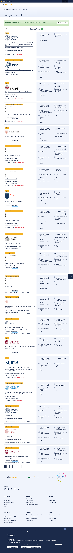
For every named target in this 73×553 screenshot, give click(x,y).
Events (5, 504)
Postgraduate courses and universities (34, 514)
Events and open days (8, 522)
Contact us (6, 508)
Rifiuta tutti (25, 547)
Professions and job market (10, 516)
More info (11, 535)
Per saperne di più (52, 540)
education (9, 9)
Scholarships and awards (31, 518)
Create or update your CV (54, 514)
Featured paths (29, 520)
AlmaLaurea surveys (53, 498)
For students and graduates (32, 504)
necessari (11, 539)
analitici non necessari (14, 542)
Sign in (66, 1)
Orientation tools (7, 518)
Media (5, 506)
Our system (6, 498)
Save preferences (13, 547)
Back (7, 29)
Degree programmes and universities (11, 514)
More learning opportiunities (10, 520)
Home (5, 9)
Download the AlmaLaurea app (7, 1)
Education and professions (32, 516)
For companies (29, 500)
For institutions (29, 502)
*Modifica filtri (63, 23)
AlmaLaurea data (52, 502)
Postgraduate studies (17, 9)
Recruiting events (52, 520)
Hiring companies (52, 518)
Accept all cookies (35, 547)
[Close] (65, 529)
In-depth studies (52, 500)
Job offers (51, 516)
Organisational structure (9, 502)
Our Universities (7, 500)
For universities (29, 498)
